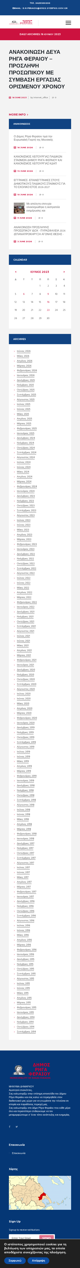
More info (17, 114)
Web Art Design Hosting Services (25, 1257)
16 (48, 302)
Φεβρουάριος (27, 371)
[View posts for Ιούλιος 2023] (64, 272)
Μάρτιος (24, 366)
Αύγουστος (25, 400)
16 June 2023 (19, 97)
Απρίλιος (24, 361)
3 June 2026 (24, 241)
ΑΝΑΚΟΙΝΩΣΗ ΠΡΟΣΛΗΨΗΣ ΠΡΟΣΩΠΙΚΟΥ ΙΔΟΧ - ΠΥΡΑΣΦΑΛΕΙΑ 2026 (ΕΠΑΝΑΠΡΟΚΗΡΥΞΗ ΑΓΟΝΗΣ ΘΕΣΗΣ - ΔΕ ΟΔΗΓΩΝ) (39, 232)
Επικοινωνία (18, 1153)
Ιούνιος (39, 272)
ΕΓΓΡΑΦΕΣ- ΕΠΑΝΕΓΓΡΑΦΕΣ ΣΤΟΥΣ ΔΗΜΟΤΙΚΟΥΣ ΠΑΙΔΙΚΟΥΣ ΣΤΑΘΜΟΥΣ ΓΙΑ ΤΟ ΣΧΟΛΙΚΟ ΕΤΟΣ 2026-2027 (39, 184)
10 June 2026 (25, 194)
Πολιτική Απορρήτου (36, 1253)
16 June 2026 (25, 147)
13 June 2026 (25, 171)
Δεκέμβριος (26, 380)
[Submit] (46, 1238)
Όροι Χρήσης (16, 1253)
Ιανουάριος (25, 376)
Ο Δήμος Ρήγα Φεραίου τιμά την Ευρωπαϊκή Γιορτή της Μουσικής (33, 138)
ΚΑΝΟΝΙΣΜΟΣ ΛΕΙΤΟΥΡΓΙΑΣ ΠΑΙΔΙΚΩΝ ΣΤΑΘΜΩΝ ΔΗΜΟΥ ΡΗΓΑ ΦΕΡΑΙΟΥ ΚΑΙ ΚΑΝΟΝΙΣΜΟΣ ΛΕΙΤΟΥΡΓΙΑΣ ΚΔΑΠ (38, 160)
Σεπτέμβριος (26, 395)
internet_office (40, 97)
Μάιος (23, 356)
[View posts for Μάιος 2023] (16, 272)
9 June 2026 (24, 218)
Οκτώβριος (25, 390)
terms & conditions (41, 1244)
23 (48, 310)
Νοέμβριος (25, 385)
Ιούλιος (23, 404)
